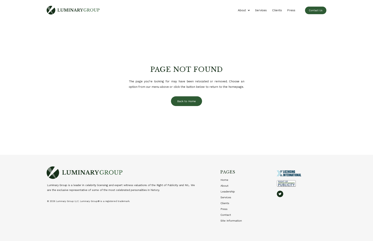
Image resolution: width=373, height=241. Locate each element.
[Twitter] (280, 194)
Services (261, 10)
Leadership (227, 191)
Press (291, 10)
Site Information (231, 220)
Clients (277, 10)
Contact (225, 214)
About (242, 10)
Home (224, 179)
